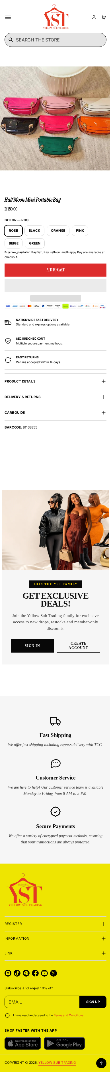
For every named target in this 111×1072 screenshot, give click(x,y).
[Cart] (102, 17)
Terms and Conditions (68, 1015)
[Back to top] (97, 1063)
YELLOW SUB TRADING (57, 1063)
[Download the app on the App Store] (23, 1043)
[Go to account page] (93, 17)
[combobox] (53, 40)
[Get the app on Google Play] (64, 1043)
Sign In (30, 646)
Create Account (76, 645)
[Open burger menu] (8, 17)
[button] (53, 280)
